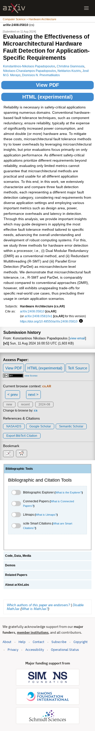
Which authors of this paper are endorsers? (38, 605)
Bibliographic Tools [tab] (19, 468)
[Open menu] (86, 8)
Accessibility (34, 650)
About (7, 642)
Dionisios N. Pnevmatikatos (41, 75)
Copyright (80, 642)
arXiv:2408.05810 (32, 311)
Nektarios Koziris (69, 70)
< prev (12, 394)
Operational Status (65, 649)
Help (22, 642)
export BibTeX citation (21, 435)
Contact (38, 642)
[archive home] (14, 8)
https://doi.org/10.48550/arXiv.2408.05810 (49, 321)
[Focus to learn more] (80, 321)
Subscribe (58, 642)
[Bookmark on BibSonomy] (8, 453)
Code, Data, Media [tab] (18, 555)
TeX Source (77, 368)
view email (77, 338)
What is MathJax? (35, 609)
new (9, 404)
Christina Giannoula (70, 66)
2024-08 (44, 404)
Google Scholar (40, 426)
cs (35, 410)
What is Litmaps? (46, 514)
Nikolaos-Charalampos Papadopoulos (29, 70)
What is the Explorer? (68, 492)
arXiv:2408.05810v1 (38, 316)
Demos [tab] (10, 565)
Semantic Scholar (71, 426)
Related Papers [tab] (16, 574)
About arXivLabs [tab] (17, 584)
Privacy (13, 650)
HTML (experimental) (47, 97)
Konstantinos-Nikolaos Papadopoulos (29, 66)
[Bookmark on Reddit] (21, 453)
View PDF (47, 85)
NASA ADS (13, 426)
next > (33, 394)
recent (25, 404)
